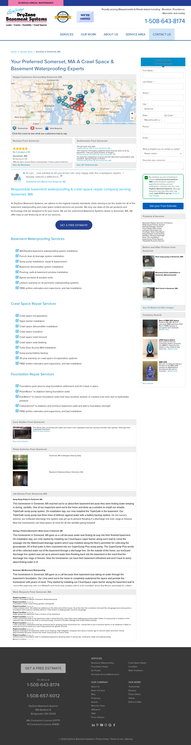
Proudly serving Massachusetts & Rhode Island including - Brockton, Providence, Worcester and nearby (143, 11)
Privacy (156, 195)
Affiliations (96, 709)
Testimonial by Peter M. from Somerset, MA (94, 160)
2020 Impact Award (167, 340)
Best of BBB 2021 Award (169, 320)
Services (66, 34)
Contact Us (162, 34)
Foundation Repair (99, 666)
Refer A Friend (98, 690)
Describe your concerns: (154, 160)
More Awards (148, 383)
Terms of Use (116, 739)
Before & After (135, 702)
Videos (131, 698)
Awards (94, 702)
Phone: (146, 126)
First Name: (148, 70)
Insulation (132, 666)
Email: (146, 138)
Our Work (88, 34)
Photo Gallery (134, 694)
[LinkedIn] (93, 725)
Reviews (132, 690)
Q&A (93, 713)
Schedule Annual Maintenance (35, 2)
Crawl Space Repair (137, 662)
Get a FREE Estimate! (74, 225)
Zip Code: (169, 115)
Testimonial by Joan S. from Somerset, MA (93, 148)
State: (146, 115)
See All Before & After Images (158, 307)
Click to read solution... (42, 431)
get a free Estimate (43, 668)
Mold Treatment (135, 670)
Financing (95, 698)
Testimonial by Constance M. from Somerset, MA (96, 154)
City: (145, 104)
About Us (111, 34)
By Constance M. (21, 152)
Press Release (97, 717)
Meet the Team (98, 705)
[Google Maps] (110, 725)
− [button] (132, 118)
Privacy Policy (102, 739)
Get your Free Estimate (163, 206)
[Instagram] (106, 725)
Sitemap (129, 739)
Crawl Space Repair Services (33, 303)
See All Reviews (21, 165)
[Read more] (164, 329)
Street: (146, 93)
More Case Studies (20, 441)
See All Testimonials (87, 165)
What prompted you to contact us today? (161, 149)
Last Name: (148, 82)
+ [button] (132, 113)
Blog (93, 694)
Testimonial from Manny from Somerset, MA (46, 181)
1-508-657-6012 (43, 695)
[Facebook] (114, 725)
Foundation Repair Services (32, 374)
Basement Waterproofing (102, 662)
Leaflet (96, 123)
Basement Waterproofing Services (37, 238)
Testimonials (134, 686)
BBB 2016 (163, 362)
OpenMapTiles (107, 123)
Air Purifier (96, 670)
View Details (148, 268)
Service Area (135, 34)
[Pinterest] (97, 725)
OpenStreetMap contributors (125, 123)
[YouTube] (101, 725)
